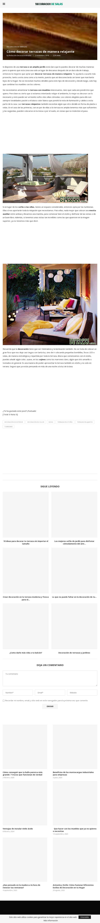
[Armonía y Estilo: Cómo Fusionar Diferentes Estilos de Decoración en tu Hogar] (75, 860)
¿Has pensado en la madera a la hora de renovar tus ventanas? (21, 886)
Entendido (84, 917)
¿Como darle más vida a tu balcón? (26, 652)
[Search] (96, 4)
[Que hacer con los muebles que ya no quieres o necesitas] (75, 803)
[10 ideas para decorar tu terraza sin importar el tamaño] (26, 515)
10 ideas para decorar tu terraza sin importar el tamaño (25, 542)
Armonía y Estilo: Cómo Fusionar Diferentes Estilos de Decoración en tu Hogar (73, 886)
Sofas (51, 422)
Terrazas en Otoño (65, 422)
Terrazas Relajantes (85, 422)
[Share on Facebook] (47, 477)
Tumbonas (8, 427)
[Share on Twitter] (49, 477)
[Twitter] (47, 905)
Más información (50, 920)
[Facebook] (41, 905)
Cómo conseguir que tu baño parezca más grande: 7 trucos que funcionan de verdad (22, 773)
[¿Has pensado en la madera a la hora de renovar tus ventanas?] (25, 860)
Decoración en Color (35, 422)
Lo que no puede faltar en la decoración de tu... (74, 597)
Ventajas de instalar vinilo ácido (18, 828)
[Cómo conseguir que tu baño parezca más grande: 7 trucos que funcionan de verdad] (25, 747)
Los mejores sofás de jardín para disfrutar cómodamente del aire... (74, 542)
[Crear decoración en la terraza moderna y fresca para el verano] (26, 570)
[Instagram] (52, 905)
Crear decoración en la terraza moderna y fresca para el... (26, 598)
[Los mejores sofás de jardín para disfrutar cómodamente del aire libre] (74, 515)
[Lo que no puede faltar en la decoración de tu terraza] (74, 570)
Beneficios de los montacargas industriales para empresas (73, 773)
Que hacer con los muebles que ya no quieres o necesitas (74, 829)
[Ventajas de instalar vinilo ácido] (25, 803)
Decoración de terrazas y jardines (74, 652)
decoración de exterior (13, 422)
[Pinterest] (58, 905)
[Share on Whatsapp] (52, 477)
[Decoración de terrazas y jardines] (74, 626)
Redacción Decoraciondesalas (20, 55)
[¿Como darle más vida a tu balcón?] (26, 626)
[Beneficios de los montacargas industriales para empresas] (75, 747)
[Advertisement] (50, 133)
